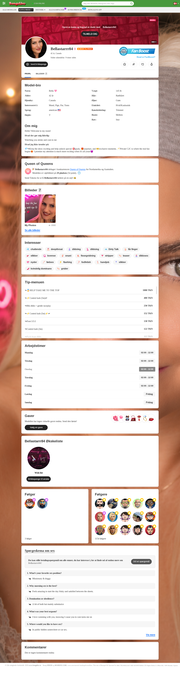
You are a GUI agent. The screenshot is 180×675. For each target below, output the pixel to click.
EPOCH (49, 665)
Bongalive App (95, 10)
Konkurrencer (75, 10)
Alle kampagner (56, 10)
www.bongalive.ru (35, 665)
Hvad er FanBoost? (146, 57)
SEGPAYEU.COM (61, 665)
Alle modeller (9, 10)
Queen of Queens (78, 169)
